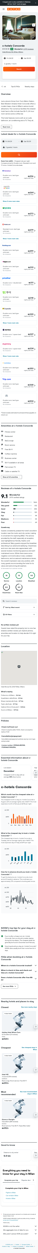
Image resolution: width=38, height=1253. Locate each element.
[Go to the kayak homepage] (13, 9)
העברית (23, 4)
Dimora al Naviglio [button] (8, 1119)
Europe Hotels (26, 1244)
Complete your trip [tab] (11, 1180)
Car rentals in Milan (12, 1195)
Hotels (17, 1244)
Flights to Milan (11, 1193)
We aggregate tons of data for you (15, 1230)
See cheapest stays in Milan (29, 1049)
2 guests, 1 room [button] (10, 64)
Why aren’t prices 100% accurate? (15, 1234)
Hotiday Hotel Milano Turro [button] (11, 1032)
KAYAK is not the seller (11, 1226)
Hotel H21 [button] (5, 1074)
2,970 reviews (28, 49)
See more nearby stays (29, 1007)
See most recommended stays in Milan (28, 1093)
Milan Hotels (29, 1246)
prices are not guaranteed (10, 1220)
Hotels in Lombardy (18, 1246)
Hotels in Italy (6, 1246)
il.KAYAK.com (9, 1244)
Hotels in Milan (10, 1198)
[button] (35, 3)
